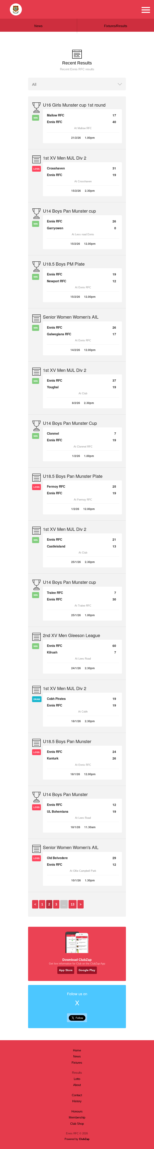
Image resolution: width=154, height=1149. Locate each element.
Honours (77, 1111)
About (77, 1085)
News (38, 26)
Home (77, 1050)
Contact (77, 1095)
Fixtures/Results (115, 26)
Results (77, 1072)
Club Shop (77, 1123)
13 (72, 904)
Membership (77, 1117)
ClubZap (84, 1139)
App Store (66, 970)
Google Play (87, 970)
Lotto (77, 1079)
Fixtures (77, 1062)
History (77, 1101)
